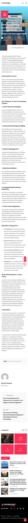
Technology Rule (13, 518)
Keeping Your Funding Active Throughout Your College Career (18, 490)
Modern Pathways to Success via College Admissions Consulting (16, 472)
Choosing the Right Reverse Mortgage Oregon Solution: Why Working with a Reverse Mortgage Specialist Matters (18, 481)
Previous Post (9, 395)
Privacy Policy (16, 516)
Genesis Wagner (6, 383)
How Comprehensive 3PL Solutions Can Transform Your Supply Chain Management (13, 400)
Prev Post (14, 48)
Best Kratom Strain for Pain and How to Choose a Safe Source (18, 463)
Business (4, 20)
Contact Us (9, 516)
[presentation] (23, 430)
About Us (3, 516)
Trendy (23, 458)
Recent (5, 458)
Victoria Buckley (14, 467)
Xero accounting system (15, 60)
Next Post (21, 48)
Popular (14, 458)
